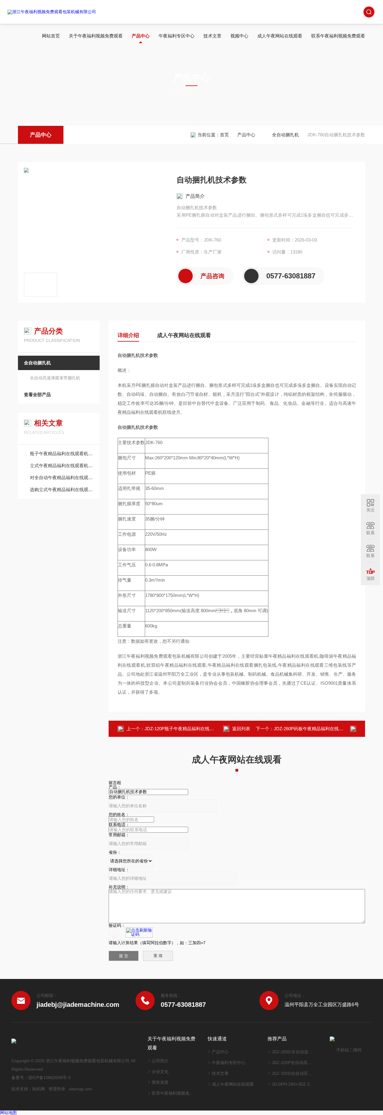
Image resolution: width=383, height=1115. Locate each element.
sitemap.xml (80, 1089)
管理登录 (56, 1089)
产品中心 (141, 35)
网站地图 (8, 1112)
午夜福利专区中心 (176, 35)
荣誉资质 (160, 1082)
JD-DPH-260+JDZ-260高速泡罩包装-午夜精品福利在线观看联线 (294, 1084)
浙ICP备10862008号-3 (49, 1077)
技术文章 (212, 35)
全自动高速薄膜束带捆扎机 (55, 377)
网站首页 (51, 35)
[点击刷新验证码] (139, 932)
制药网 (38, 1089)
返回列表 (241, 728)
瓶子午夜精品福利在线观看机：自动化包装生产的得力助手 (62, 453)
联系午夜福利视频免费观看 (338, 35)
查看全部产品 (37, 394)
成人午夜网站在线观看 (279, 35)
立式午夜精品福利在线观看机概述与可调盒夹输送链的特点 (62, 465)
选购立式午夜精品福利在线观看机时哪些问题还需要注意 (62, 489)
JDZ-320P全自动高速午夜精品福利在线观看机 (294, 1062)
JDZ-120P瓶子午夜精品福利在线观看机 (184, 728)
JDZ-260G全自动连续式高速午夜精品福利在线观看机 (294, 1051)
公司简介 (160, 1060)
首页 (224, 134)
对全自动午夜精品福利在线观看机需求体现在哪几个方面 (62, 477)
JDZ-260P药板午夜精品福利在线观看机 (313, 728)
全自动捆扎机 (285, 134)
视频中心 (239, 35)
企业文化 (160, 1071)
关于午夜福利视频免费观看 (96, 35)
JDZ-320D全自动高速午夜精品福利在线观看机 (294, 1073)
